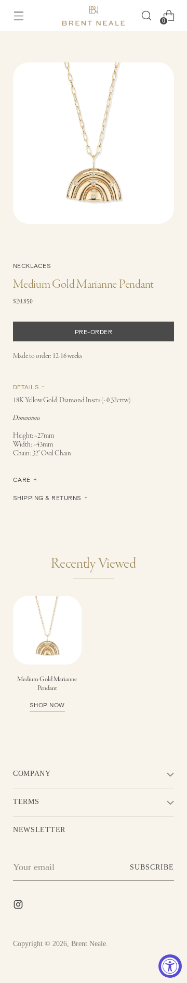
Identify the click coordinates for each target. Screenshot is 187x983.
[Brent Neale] (93, 15)
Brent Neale (88, 944)
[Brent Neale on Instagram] (19, 906)
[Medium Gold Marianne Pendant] (47, 630)
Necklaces (32, 265)
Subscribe (152, 867)
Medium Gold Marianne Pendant (47, 691)
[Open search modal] (146, 16)
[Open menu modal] (18, 16)
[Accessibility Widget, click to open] (170, 966)
